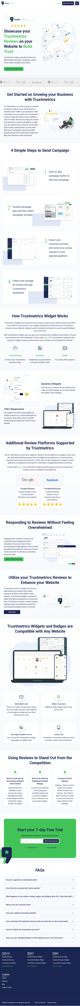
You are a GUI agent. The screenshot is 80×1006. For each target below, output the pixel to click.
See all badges (57, 966)
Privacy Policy (52, 1002)
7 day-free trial (32, 847)
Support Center (7, 987)
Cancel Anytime (51, 847)
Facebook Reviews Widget (35, 960)
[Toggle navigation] (77, 3)
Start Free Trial (68, 3)
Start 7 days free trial (51, 841)
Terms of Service (40, 1002)
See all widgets (32, 966)
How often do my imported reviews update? (23, 888)
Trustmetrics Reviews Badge (62, 963)
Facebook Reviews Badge (61, 960)
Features (5, 981)
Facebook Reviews (8, 960)
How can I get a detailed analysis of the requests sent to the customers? (34, 938)
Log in (59, 3)
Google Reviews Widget (34, 957)
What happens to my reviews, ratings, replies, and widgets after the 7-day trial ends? (39, 896)
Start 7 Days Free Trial (14, 69)
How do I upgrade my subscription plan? (21, 880)
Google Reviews (7, 957)
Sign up (46, 338)
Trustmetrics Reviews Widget (36, 963)
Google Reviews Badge (60, 957)
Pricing (4, 978)
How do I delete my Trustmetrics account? (23, 930)
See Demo (12, 612)
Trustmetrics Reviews (9, 963)
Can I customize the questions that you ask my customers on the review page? (37, 921)
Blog (3, 984)
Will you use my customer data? (18, 905)
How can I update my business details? (21, 913)
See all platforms (7, 966)
